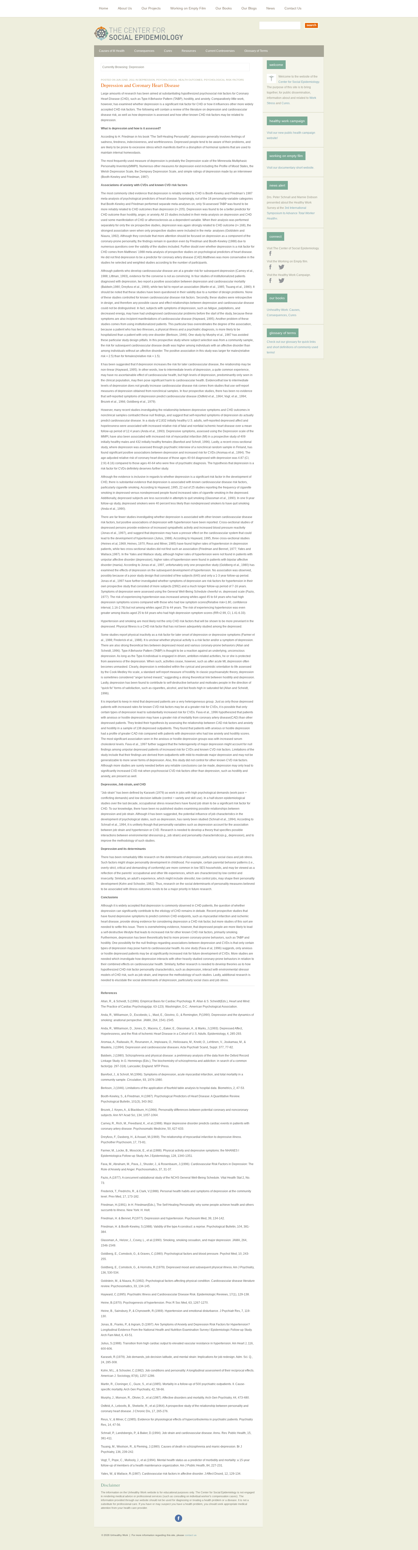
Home (103, 8)
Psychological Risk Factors (224, 79)
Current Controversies (220, 51)
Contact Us (292, 8)
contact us (190, 1535)
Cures (168, 51)
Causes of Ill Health (112, 51)
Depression (147, 79)
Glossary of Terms (256, 51)
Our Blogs (249, 8)
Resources (189, 51)
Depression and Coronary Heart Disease (140, 85)
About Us (125, 8)
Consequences (144, 51)
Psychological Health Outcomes (179, 79)
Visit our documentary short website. (290, 167)
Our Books (224, 8)
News (270, 8)
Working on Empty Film (188, 8)
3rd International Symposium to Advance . (291, 213)
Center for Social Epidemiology (298, 82)
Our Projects (151, 8)
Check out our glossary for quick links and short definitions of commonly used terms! (292, 347)
